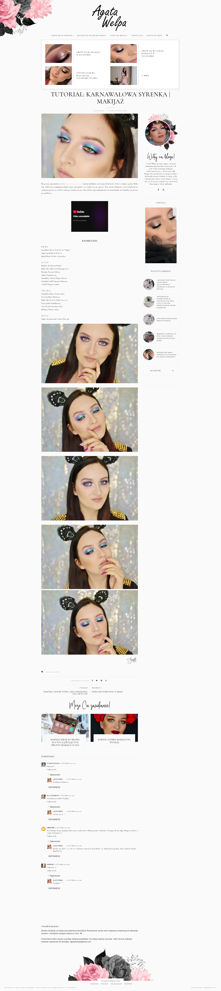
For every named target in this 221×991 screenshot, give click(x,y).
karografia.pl (210, 987)
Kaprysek (50, 864)
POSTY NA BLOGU (118, 35)
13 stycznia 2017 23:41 (66, 795)
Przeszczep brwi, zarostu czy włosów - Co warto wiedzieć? (167, 355)
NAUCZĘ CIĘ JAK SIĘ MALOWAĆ (91, 35)
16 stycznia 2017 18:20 (62, 864)
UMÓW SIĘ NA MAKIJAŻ (62, 35)
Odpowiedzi (55, 775)
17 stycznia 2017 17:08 (73, 846)
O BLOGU (94, 984)
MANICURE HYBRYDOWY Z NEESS (107, 692)
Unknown (50, 828)
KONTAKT (128, 984)
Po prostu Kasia (53, 763)
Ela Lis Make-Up (53, 795)
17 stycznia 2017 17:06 (73, 779)
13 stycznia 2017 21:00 (68, 763)
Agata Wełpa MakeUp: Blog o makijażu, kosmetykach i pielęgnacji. (47, 987)
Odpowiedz (51, 769)
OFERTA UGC (137, 35)
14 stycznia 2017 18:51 (62, 828)
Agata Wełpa (58, 779)
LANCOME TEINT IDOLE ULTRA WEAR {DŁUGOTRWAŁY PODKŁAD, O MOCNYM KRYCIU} (166, 284)
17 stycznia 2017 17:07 (73, 811)
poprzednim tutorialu (74, 184)
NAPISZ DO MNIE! (154, 35)
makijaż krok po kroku (52, 672)
